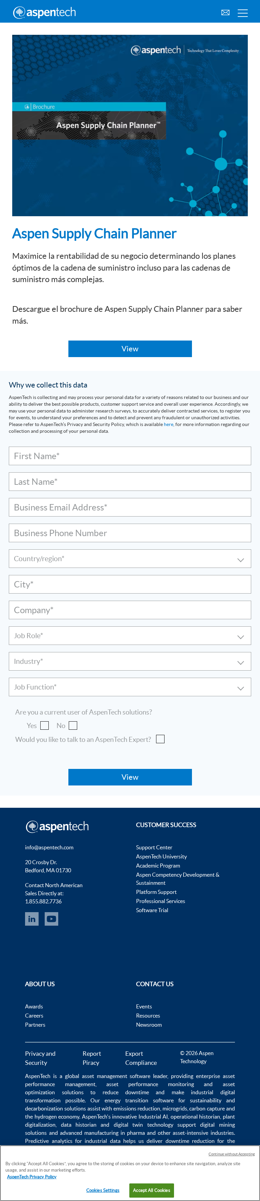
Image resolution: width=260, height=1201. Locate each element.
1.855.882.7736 (43, 901)
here (168, 424)
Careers (34, 1015)
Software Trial (152, 910)
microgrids (174, 1108)
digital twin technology (143, 1125)
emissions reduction (136, 1108)
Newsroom (149, 1025)
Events (144, 1006)
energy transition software (139, 1100)
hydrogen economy (57, 1117)
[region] (130, 1173)
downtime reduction (190, 1141)
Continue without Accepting (232, 1154)
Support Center (154, 847)
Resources (148, 1015)
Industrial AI (153, 1117)
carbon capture (207, 1108)
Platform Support (156, 892)
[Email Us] (225, 12)
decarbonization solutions (55, 1108)
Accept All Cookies (151, 1190)
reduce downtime (126, 1092)
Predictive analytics (48, 1141)
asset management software (116, 1076)
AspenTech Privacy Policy (32, 1176)
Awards (34, 1006)
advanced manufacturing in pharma (102, 1133)
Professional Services (160, 901)
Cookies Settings (103, 1190)
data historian (78, 1125)
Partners (35, 1025)
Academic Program (158, 865)
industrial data (102, 1141)
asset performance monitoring (150, 1084)
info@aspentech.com (49, 847)
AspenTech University (161, 856)
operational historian (195, 1117)
